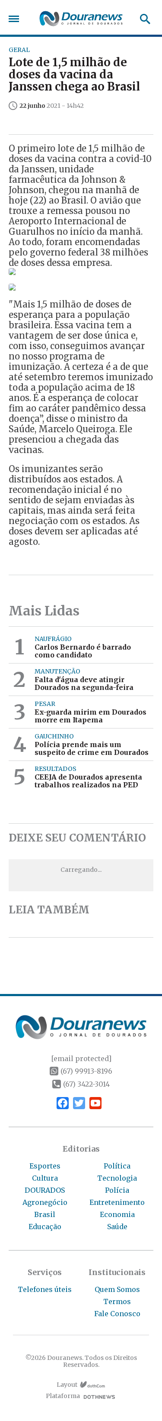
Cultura (45, 1178)
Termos (117, 1301)
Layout (67, 1385)
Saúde (117, 1226)
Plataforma (63, 1396)
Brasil (44, 1214)
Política (117, 1166)
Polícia (117, 1190)
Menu (16, 19)
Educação (45, 1226)
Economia (117, 1214)
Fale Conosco (117, 1313)
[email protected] (81, 1058)
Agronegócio (44, 1202)
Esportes (44, 1166)
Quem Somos (117, 1289)
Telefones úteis (45, 1289)
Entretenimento (117, 1202)
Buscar (142, 19)
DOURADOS (45, 1190)
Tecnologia (117, 1178)
